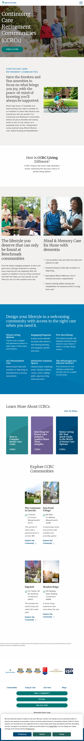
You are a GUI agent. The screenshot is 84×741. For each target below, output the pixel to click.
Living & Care (30, 688)
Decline (42, 734)
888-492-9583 (42, 705)
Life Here (47, 688)
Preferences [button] (30, 729)
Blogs (64, 688)
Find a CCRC (12, 49)
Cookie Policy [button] (53, 726)
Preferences (22, 734)
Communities (12, 688)
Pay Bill (42, 699)
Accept (61, 734)
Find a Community (42, 693)
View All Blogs (70, 411)
